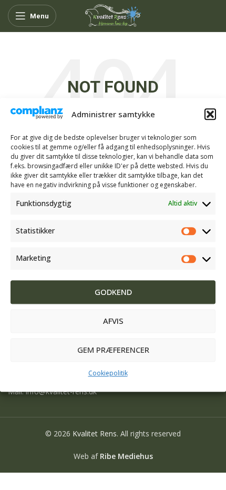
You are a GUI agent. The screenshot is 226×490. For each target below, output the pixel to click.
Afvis (113, 321)
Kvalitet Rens (95, 433)
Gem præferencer (113, 350)
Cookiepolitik (108, 373)
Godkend (113, 292)
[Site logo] (112, 15)
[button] (210, 114)
